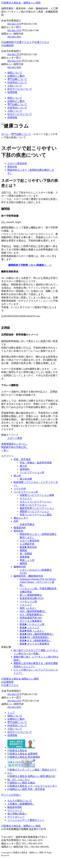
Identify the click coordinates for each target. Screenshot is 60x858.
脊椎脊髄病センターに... (14, 444)
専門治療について (17, 79)
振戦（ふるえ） (28, 608)
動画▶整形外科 (28, 547)
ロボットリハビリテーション (36, 501)
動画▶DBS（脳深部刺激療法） (37, 634)
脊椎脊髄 (25, 557)
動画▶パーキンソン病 (32, 624)
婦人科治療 (26, 479)
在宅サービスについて (19, 89)
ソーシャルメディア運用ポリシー (25, 820)
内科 (16, 521)
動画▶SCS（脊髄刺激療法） (35, 640)
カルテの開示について (19, 800)
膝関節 (23, 563)
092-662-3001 (14, 36)
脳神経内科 (20, 566)
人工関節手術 (27, 544)
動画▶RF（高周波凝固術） (35, 637)
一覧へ (5, 450)
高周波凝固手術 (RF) (31, 617)
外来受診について (17, 82)
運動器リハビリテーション (34, 511)
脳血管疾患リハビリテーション (37, 508)
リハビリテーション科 (32, 472)
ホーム (5, 134)
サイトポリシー (16, 817)
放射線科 (25, 469)
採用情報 (12, 92)
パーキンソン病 (28, 601)
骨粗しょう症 (27, 560)
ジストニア (26, 604)
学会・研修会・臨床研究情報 (36, 462)
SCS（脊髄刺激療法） (32, 614)
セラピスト (26, 498)
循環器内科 (20, 527)
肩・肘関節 (26, 553)
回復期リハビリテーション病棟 (37, 495)
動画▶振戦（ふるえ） (32, 630)
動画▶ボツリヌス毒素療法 (34, 643)
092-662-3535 (14, 30)
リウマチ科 (20, 488)
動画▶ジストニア (29, 627)
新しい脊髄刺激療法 (31, 595)
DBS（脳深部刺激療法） (33, 611)
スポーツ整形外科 (17, 163)
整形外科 (12, 166)
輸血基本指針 (14, 807)
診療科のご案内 (16, 76)
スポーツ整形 (14, 438)
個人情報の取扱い (17, 813)
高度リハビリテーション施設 (36, 514)
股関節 (23, 550)
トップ (11, 712)
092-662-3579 (14, 24)
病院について (14, 72)
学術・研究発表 (22, 459)
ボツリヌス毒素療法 (31, 621)
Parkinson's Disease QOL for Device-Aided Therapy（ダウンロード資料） (38, 582)
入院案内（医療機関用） (20, 804)
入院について (14, 85)
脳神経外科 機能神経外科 (28, 576)
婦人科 (23, 466)
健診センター (21, 518)
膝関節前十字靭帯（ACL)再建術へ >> (30, 265)
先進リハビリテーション (33, 505)
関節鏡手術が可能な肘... (14, 447)
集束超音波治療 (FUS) (32, 598)
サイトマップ (14, 810)
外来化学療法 (27, 524)
